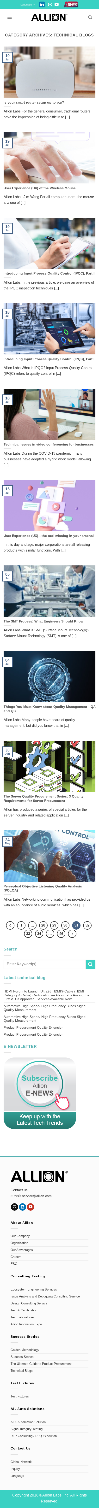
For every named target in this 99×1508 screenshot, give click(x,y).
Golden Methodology (25, 1350)
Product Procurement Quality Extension (33, 1027)
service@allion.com (37, 1196)
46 (61, 934)
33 (28, 934)
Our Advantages (22, 1250)
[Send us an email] (50, 5)
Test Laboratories (23, 1317)
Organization (19, 1243)
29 (54, 925)
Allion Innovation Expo (26, 1324)
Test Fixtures (20, 1396)
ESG (14, 1264)
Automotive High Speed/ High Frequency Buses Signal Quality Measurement (45, 1008)
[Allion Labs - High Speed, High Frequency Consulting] (49, 17)
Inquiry (15, 1469)
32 (87, 925)
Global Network (21, 1462)
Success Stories (22, 1357)
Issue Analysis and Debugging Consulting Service (45, 1296)
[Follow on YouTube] (57, 5)
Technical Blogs (22, 1371)
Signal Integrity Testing (27, 1429)
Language (26, 4)
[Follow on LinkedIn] (22, 1207)
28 (43, 925)
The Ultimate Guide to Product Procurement (41, 1364)
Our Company (20, 1236)
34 (39, 934)
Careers (16, 1257)
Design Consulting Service (29, 1303)
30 (65, 925)
